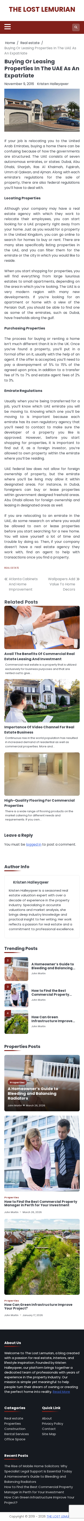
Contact (49, 1428)
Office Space (14, 1439)
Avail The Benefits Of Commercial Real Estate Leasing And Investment (39, 656)
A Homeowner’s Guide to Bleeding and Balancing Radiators (52, 966)
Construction (14, 1428)
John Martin (38, 973)
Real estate (11, 568)
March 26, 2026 (35, 1105)
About (47, 1418)
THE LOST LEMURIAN (42, 9)
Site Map (49, 1434)
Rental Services (16, 1434)
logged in (33, 844)
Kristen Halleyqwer (53, 83)
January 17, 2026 (33, 1315)
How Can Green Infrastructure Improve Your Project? (51, 1019)
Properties (17, 1082)
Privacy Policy (52, 1423)
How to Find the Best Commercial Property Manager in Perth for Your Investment (53, 993)
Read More (61, 1391)
